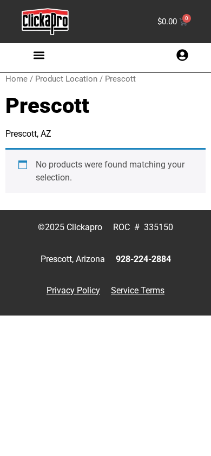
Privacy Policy (73, 290)
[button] (39, 55)
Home (16, 79)
